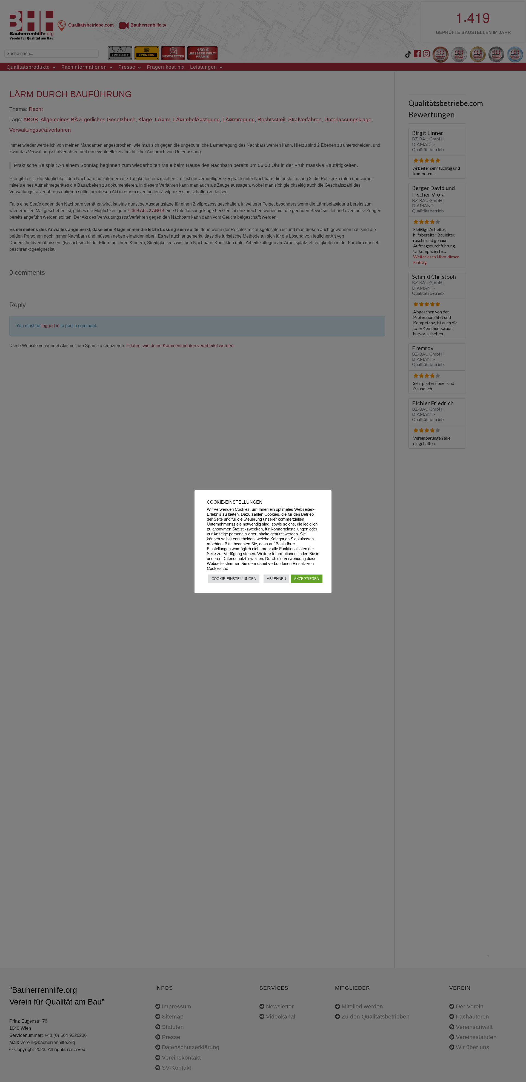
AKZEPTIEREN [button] (306, 579)
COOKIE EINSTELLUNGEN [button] (233, 579)
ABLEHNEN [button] (276, 579)
